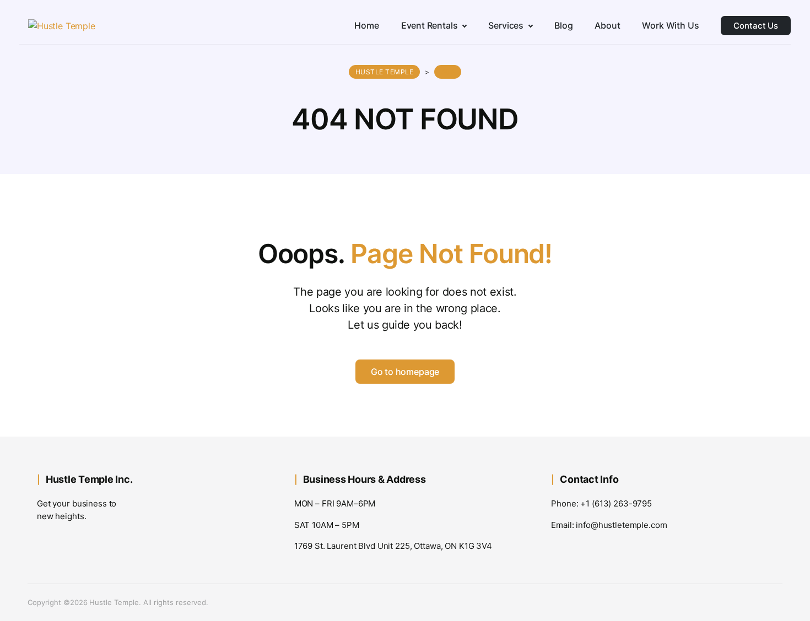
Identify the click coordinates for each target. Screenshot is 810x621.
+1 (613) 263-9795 (616, 503)
